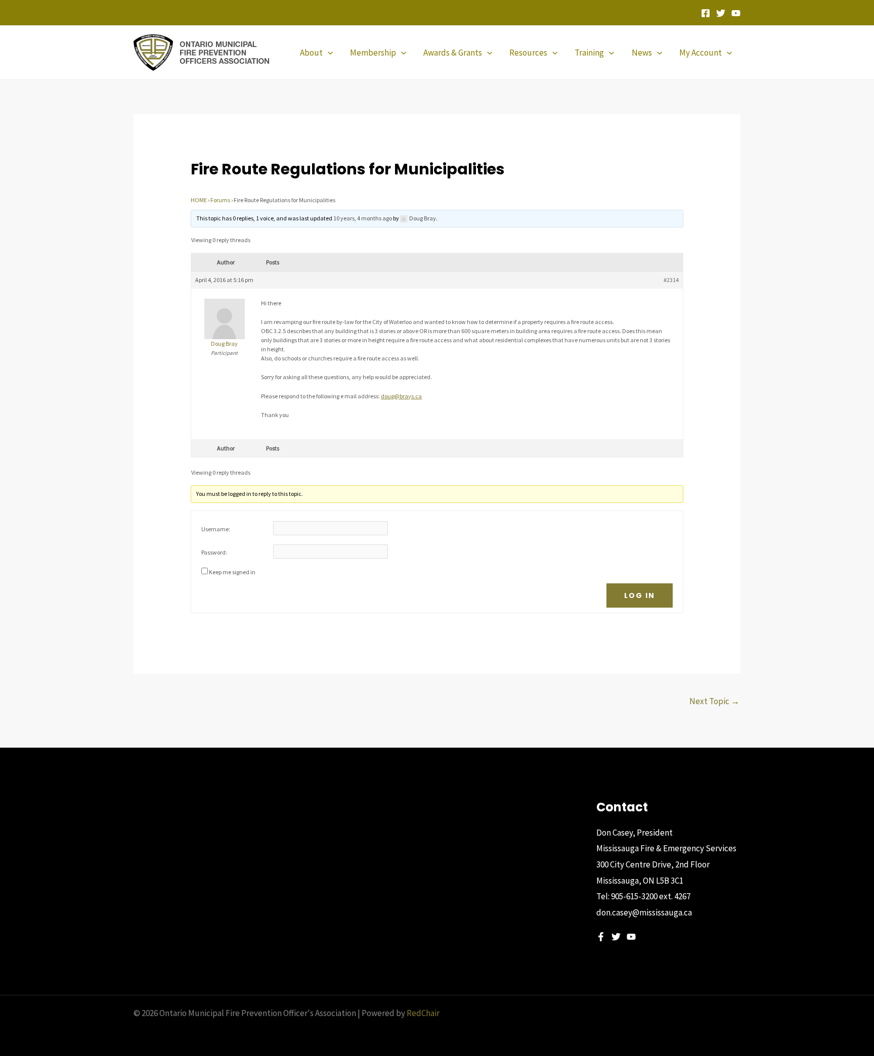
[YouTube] (735, 13)
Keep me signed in (232, 572)
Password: (214, 552)
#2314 (671, 280)
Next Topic (714, 701)
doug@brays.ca (401, 396)
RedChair (423, 1013)
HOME (199, 200)
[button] (328, 52)
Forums (220, 200)
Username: (215, 529)
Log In (639, 595)
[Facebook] (705, 13)
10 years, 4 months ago (362, 218)
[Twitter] (720, 13)
